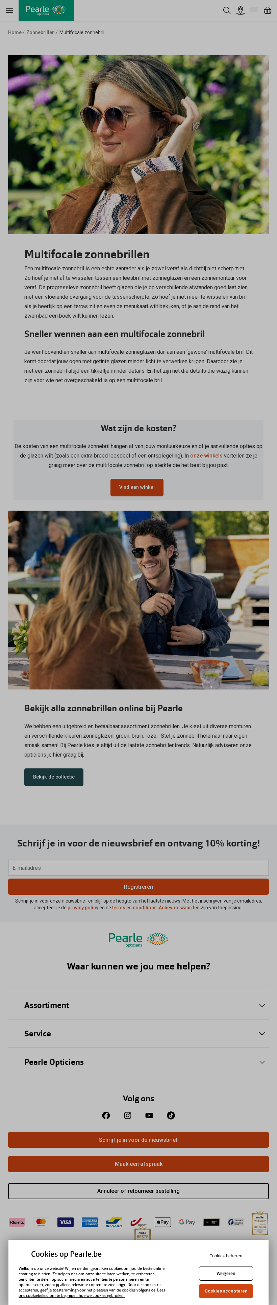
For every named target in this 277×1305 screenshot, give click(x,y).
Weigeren (226, 1273)
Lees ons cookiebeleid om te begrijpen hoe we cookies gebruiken (92, 1292)
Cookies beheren (226, 1256)
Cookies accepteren (226, 1291)
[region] (138, 1272)
